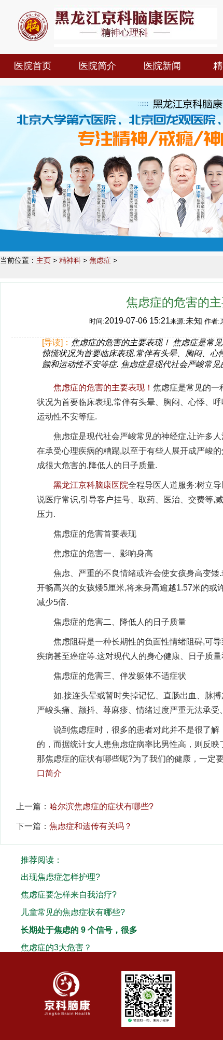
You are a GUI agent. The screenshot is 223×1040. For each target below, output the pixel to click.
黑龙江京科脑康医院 (90, 485)
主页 (43, 260)
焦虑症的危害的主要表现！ (103, 387)
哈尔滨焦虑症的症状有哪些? (101, 806)
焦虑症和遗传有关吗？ (90, 826)
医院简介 (97, 66)
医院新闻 (162, 66)
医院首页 (32, 66)
